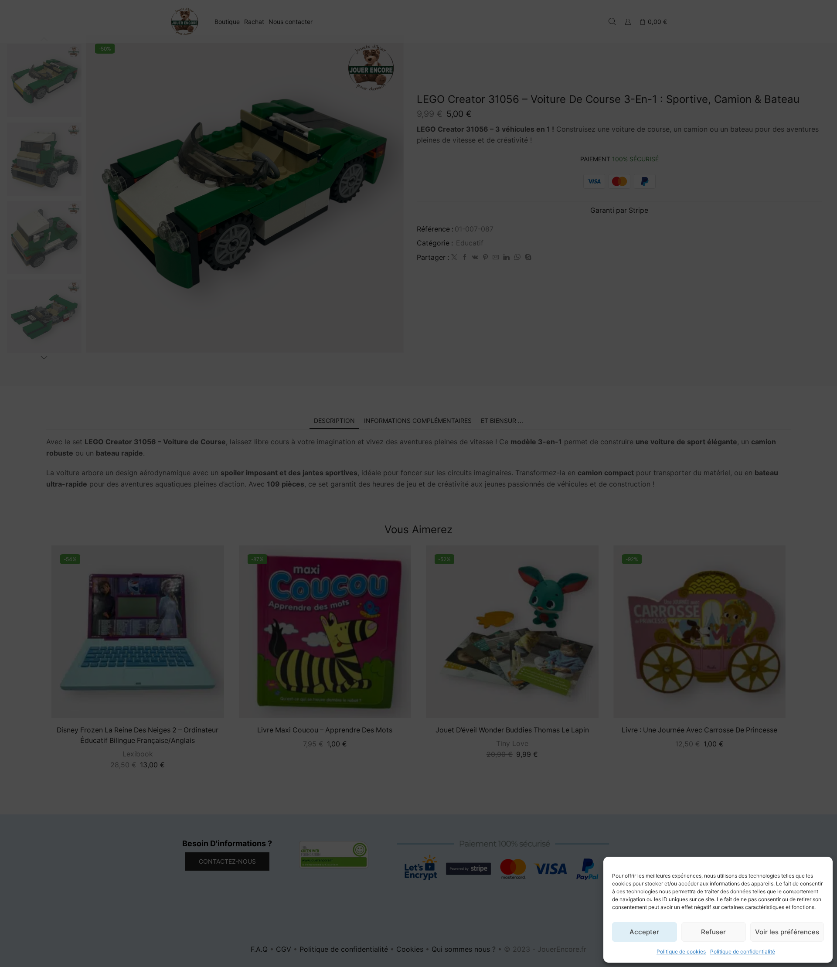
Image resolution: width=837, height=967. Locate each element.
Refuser (713, 932)
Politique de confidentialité (742, 951)
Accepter (644, 932)
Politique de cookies (681, 951)
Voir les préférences (787, 932)
